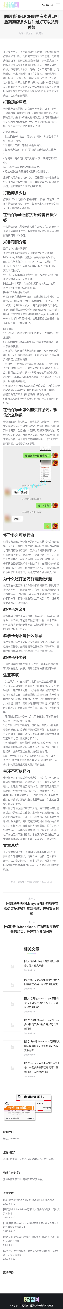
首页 (21, 33)
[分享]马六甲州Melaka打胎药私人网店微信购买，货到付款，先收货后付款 (42, 1046)
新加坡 (29, 33)
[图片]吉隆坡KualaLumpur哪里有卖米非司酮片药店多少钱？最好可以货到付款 (41, 1003)
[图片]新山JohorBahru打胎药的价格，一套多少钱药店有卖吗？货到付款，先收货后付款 (42, 1067)
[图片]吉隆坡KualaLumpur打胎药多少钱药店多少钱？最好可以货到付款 (41, 1024)
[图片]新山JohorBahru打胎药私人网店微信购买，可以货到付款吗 (42, 982)
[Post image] (12, 966)
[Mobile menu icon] (58, 5)
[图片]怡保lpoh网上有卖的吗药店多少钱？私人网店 (41, 963)
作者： (33, 882)
